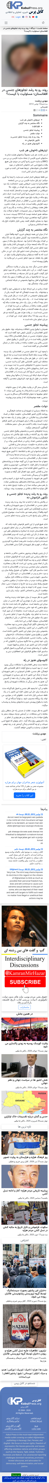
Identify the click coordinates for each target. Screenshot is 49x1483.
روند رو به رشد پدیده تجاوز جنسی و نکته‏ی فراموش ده (25, 138)
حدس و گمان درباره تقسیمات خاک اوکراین (26, 1117)
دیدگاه (33, 28)
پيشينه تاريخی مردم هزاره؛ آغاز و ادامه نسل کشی (25, 1192)
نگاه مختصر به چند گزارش (29, 123)
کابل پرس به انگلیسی (13, 1428)
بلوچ (20, 1373)
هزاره (35, 1370)
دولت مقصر (35, 133)
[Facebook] (44, 110)
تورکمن (11, 1370)
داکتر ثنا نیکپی (20, 1050)
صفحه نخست (42, 28)
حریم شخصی (36, 1418)
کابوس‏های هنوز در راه (31, 143)
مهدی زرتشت (41, 101)
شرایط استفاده (36, 1421)
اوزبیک (20, 1370)
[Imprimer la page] (39, 110)
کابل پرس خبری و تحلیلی (18, 1161)
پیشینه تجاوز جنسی (31, 130)
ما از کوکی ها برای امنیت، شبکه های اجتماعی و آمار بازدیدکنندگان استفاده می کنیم (24, 1479)
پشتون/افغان (9, 1373)
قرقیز (36, 1373)
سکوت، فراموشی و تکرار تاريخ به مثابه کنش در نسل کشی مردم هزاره (25, 1229)
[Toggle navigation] (6, 23)
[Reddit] (37, 110)
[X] (34, 110)
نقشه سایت (36, 1428)
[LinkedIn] (42, 110)
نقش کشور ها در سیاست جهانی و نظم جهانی (28, 1081)
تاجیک (28, 1370)
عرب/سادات (24, 1377)
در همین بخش (24, 1014)
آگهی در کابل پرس (13, 1425)
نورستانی (28, 1373)
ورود (36, 1425)
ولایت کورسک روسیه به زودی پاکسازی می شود (26, 1045)
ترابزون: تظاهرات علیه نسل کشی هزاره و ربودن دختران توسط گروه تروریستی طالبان (24, 1352)
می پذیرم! (16, 1474)
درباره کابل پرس (13, 1418)
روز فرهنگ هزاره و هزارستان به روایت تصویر (25, 1157)
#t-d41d (36, 126)
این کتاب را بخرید (24, 795)
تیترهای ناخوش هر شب (30, 120)
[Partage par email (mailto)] (46, 110)
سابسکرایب (24, 1007)
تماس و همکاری (13, 1421)
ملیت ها (43, 1370)
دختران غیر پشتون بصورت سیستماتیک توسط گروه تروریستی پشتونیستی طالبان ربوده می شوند (25, 1294)
